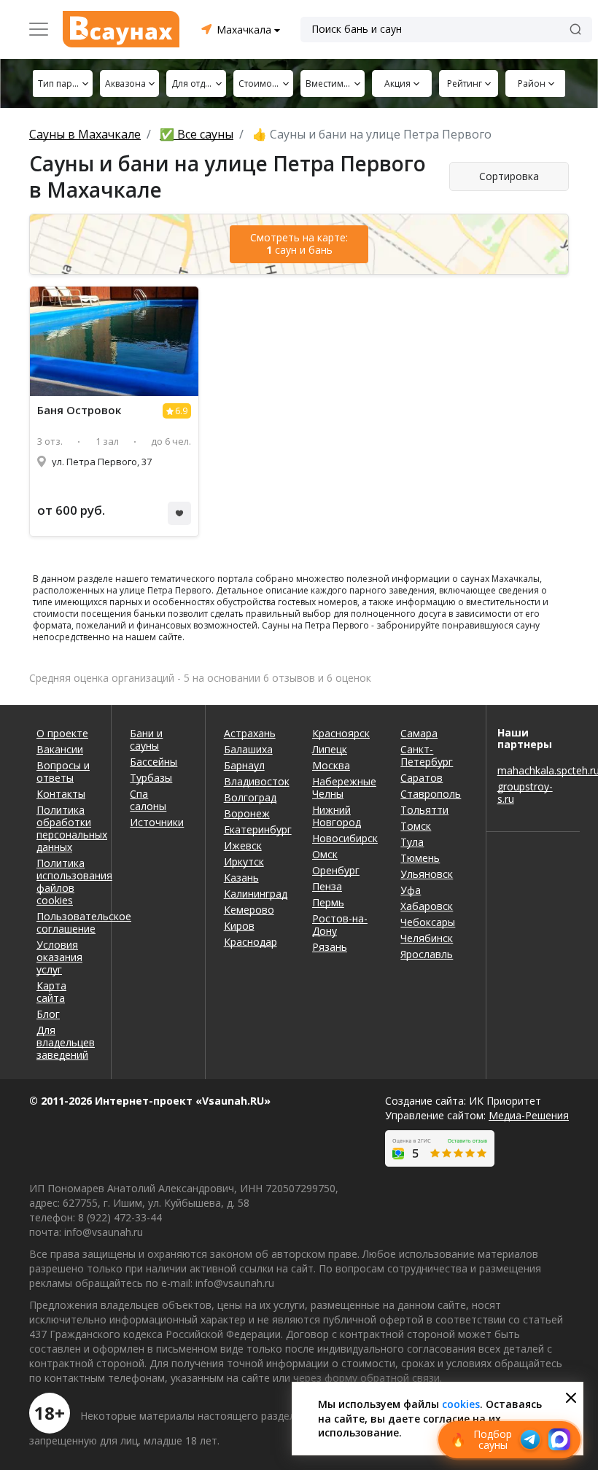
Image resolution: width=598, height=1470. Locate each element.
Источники (157, 822)
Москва (331, 765)
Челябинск (426, 938)
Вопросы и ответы (63, 771)
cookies (461, 1404)
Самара (419, 733)
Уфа (410, 890)
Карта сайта (51, 991)
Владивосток (257, 781)
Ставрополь (430, 794)
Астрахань (250, 733)
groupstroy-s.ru (525, 792)
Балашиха (248, 749)
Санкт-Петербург (426, 755)
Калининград (255, 893)
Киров (239, 925)
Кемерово (249, 909)
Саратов (421, 777)
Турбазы (151, 777)
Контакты (60, 794)
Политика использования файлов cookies (64, 881)
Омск (325, 854)
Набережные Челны (344, 787)
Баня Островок (79, 410)
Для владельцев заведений (64, 1042)
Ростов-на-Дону (340, 924)
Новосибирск (345, 838)
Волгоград (250, 797)
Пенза (327, 886)
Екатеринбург (257, 829)
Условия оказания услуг (59, 957)
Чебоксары (427, 922)
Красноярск (341, 733)
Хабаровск (426, 906)
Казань (241, 877)
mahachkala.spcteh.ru (533, 770)
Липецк (329, 749)
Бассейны (153, 761)
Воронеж (247, 813)
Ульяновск (426, 874)
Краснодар (250, 942)
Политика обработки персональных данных (64, 828)
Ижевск (243, 845)
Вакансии (59, 749)
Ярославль (426, 954)
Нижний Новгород (336, 816)
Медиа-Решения (529, 1115)
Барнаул (244, 765)
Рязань (329, 947)
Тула (412, 842)
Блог (48, 1014)
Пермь (328, 902)
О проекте (62, 733)
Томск (415, 826)
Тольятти (424, 810)
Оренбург (336, 870)
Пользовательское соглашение (64, 922)
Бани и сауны (146, 739)
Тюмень (420, 858)
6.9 (181, 411)
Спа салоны (148, 800)
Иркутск (244, 861)
